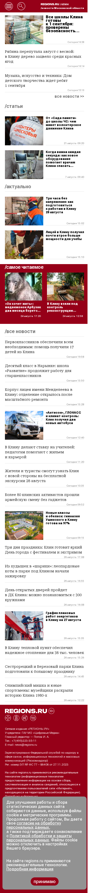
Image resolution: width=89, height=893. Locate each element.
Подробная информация (21, 796)
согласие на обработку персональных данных (33, 825)
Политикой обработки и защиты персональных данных (39, 837)
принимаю (45, 881)
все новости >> (69, 96)
